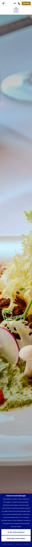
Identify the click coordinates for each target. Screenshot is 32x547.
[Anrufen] (19, 3)
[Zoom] (16, 277)
